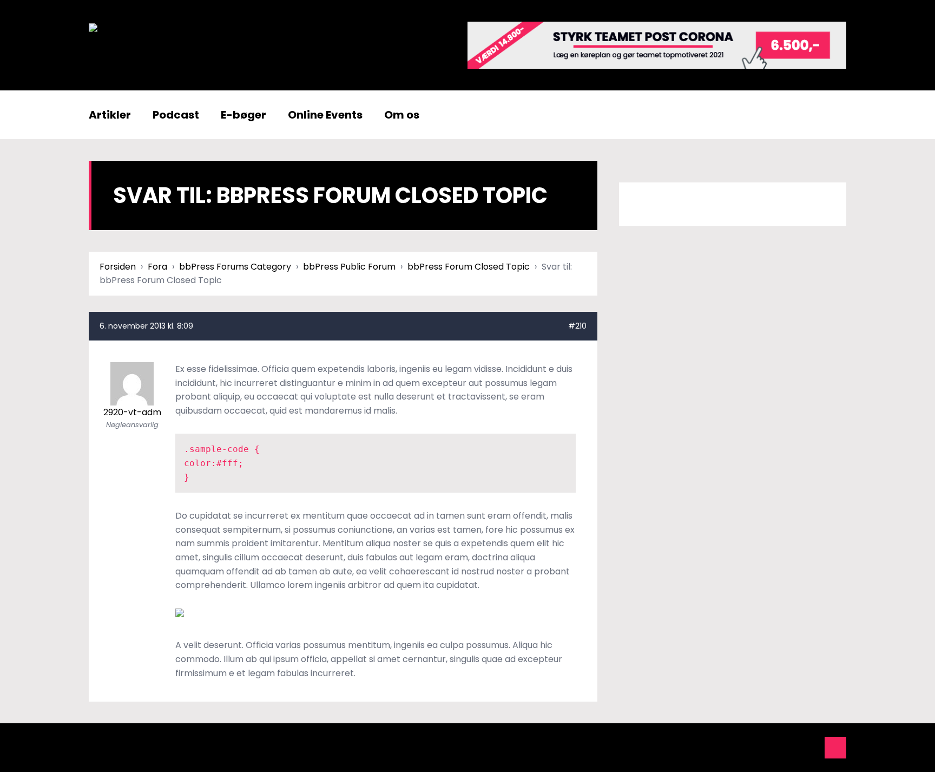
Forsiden (118, 266)
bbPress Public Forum (349, 266)
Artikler (110, 114)
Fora (157, 266)
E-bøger (243, 114)
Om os (401, 114)
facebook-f (738, 747)
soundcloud (811, 747)
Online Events (325, 114)
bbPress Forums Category (235, 266)
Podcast (176, 114)
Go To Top (835, 747)
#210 (577, 325)
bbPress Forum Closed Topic (468, 266)
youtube (762, 747)
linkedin (787, 747)
